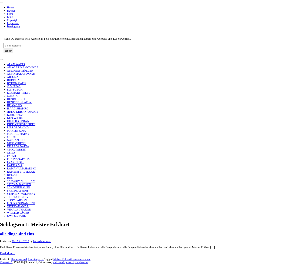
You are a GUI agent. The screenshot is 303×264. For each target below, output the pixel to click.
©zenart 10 (6, 262)
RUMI (10, 177)
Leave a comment (80, 259)
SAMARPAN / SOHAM (21, 181)
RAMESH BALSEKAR (21, 171)
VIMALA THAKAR (19, 209)
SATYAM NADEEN (19, 184)
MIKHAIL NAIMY (18, 133)
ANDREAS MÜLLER (20, 70)
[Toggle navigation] (1, 2)
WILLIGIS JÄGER (18, 212)
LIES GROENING (18, 127)
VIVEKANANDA (18, 206)
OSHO (11, 152)
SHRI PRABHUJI (17, 190)
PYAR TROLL (15, 162)
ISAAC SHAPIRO (18, 108)
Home (10, 7)
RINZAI (12, 174)
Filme (10, 13)
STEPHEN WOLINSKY (21, 193)
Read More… (7, 253)
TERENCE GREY (18, 196)
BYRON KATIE (16, 83)
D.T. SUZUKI (15, 89)
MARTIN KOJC (16, 130)
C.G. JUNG (14, 86)
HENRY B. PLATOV (19, 102)
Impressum (13, 23)
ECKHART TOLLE (18, 92)
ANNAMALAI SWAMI (21, 73)
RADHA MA (14, 165)
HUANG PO (14, 105)
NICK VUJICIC (16, 143)
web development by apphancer (70, 262)
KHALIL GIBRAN (18, 121)
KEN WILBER (16, 117)
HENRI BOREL (16, 99)
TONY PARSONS (17, 200)
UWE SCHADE (16, 215)
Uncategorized (36, 259)
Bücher (11, 10)
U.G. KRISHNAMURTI (21, 203)
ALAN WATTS (16, 64)
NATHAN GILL (16, 140)
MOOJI (11, 136)
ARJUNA (12, 76)
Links (10, 16)
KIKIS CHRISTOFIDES (21, 124)
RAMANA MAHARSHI (21, 168)
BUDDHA (13, 80)
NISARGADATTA (18, 146)
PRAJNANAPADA (18, 159)
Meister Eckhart (62, 259)
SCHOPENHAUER (18, 187)
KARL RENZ (15, 114)
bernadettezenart (42, 241)
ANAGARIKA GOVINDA (23, 67)
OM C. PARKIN (16, 149)
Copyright (12, 20)
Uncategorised (19, 259)
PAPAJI (11, 155)
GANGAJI (13, 95)
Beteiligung (13, 26)
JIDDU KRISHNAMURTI (22, 111)
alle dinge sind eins (17, 234)
